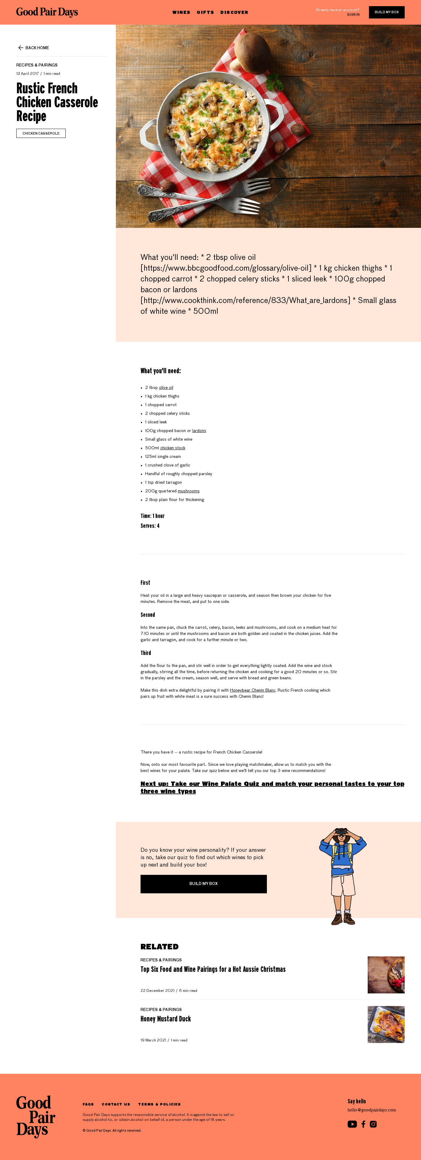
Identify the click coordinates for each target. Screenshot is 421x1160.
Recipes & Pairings (37, 65)
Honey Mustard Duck (166, 1018)
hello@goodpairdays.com (372, 1110)
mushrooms (189, 491)
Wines (181, 12)
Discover (234, 12)
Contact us (116, 1104)
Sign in (353, 14)
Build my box (387, 12)
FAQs (88, 1104)
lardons (199, 431)
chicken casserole (40, 133)
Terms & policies (159, 1104)
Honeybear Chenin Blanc (253, 690)
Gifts (205, 12)
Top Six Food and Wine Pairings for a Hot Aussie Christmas (213, 969)
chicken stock (172, 448)
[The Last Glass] (47, 12)
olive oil (166, 388)
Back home (37, 48)
